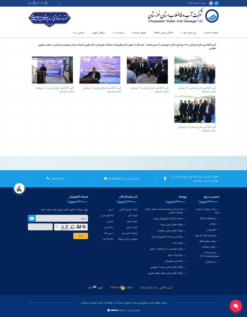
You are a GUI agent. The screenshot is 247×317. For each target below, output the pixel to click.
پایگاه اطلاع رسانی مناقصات (170, 230)
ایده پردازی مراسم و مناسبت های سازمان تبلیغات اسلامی (164, 210)
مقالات (212, 224)
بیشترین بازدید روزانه (127, 239)
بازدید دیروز (132, 227)
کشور (100, 288)
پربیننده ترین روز (129, 233)
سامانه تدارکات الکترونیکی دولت (168, 218)
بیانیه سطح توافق (207, 241)
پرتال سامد (178, 243)
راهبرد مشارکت (208, 247)
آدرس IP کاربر (165, 288)
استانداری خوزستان (174, 261)
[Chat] (236, 306)
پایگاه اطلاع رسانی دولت (171, 224)
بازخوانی (57, 226)
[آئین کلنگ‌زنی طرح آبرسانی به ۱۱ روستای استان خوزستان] (195, 70)
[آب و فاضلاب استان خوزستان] (180, 16)
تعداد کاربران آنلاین (128, 209)
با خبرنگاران (210, 262)
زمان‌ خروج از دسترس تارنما (207, 210)
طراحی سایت (133, 310)
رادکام (122, 310)
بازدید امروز (132, 221)
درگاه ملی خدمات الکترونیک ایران (167, 237)
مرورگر (130, 287)
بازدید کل (133, 215)
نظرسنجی (211, 229)
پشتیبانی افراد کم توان (205, 235)
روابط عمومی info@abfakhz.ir (123, 179)
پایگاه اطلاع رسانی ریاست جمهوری (166, 267)
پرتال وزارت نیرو (175, 255)
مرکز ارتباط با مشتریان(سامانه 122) (209, 254)
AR (211, 3)
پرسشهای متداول (208, 218)
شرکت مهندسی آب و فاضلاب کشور (166, 249)
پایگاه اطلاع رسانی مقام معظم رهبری (165, 273)
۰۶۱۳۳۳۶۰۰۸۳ (58, 179)
